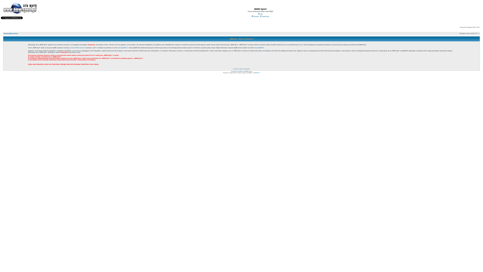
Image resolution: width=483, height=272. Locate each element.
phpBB (240, 71)
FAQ (261, 14)
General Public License (77, 47)
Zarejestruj (265, 16)
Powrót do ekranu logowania (241, 69)
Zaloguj (256, 16)
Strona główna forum (11, 33)
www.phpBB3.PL (123, 47)
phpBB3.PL (256, 72)
